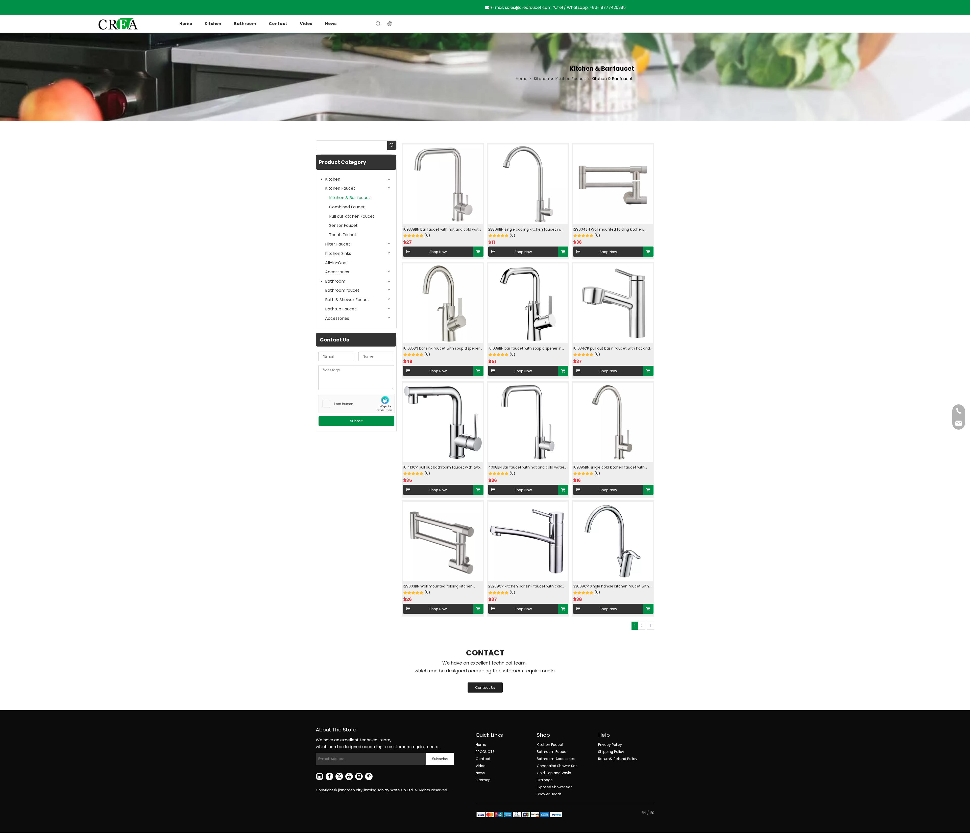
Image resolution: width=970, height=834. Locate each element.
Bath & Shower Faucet (347, 300)
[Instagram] (359, 776)
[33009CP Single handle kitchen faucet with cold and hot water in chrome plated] (613, 541)
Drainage (545, 779)
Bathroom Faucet (552, 751)
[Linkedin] (319, 776)
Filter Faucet (337, 244)
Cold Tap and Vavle (554, 772)
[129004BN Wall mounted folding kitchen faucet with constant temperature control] (613, 183)
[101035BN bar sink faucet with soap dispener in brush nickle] (443, 303)
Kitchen (213, 24)
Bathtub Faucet (340, 309)
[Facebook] (329, 776)
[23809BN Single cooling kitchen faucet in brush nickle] (528, 183)
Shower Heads (549, 794)
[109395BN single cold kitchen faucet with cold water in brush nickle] (613, 422)
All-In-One (335, 263)
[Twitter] (339, 776)
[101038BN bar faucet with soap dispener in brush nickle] (528, 303)
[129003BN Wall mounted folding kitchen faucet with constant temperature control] (443, 541)
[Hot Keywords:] (391, 145)
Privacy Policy (610, 744)
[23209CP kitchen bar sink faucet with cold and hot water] (528, 541)
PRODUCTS (485, 751)
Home (185, 24)
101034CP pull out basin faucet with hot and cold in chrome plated (611, 349)
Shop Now (438, 251)
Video (306, 24)
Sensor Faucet (343, 225)
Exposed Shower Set (554, 787)
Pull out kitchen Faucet (351, 216)
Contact (278, 24)
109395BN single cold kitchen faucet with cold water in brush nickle (609, 468)
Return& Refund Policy (617, 758)
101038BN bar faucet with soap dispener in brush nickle (525, 349)
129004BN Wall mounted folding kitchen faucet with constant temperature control (610, 230)
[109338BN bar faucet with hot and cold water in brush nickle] (443, 183)
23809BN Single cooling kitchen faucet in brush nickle (524, 230)
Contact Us (485, 687)
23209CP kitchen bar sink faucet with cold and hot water (525, 587)
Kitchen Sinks (338, 253)
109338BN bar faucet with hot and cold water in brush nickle (442, 230)
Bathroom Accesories (556, 758)
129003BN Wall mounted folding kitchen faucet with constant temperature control (440, 587)
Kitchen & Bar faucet (349, 198)
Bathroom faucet (342, 290)
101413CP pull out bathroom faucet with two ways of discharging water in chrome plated (442, 468)
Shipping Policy (611, 751)
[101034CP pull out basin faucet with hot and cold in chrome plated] (613, 303)
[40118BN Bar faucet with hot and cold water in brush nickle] (528, 422)
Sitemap (483, 779)
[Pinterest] (369, 776)
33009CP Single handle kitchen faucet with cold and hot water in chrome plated (611, 587)
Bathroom (245, 24)
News (330, 24)
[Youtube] (349, 776)
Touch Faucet (342, 235)
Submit (356, 421)
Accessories (337, 272)
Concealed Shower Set (557, 765)
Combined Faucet (347, 207)
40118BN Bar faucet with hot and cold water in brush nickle (526, 468)
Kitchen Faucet (340, 188)
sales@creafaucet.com (528, 7)
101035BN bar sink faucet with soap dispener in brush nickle (441, 349)
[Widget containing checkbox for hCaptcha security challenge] (357, 404)
